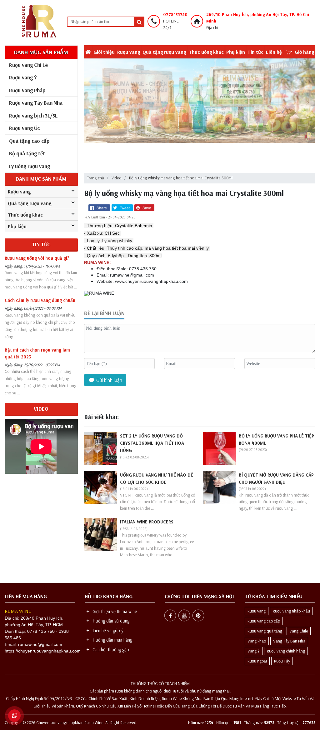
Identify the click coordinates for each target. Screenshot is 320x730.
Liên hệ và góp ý (107, 630)
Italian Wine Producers (146, 522)
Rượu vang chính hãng (286, 651)
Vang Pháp (257, 641)
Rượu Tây (282, 661)
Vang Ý (254, 651)
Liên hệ (274, 52)
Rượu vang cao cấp (264, 621)
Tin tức (255, 52)
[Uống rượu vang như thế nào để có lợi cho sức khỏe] (100, 486)
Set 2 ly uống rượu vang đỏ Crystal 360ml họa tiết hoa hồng (152, 443)
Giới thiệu (104, 52)
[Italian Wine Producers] (100, 534)
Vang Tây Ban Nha (289, 641)
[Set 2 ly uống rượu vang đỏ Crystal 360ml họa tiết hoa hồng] (100, 447)
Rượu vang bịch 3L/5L (33, 115)
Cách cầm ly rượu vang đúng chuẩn (40, 300)
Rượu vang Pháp (27, 90)
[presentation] (92, 102)
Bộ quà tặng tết (27, 153)
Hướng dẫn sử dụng (110, 621)
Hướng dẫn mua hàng (111, 640)
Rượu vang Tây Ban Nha (35, 102)
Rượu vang (128, 52)
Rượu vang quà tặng (265, 631)
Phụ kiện (235, 52)
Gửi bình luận (108, 380)
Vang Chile (298, 631)
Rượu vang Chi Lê (28, 65)
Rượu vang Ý (23, 77)
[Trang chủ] (38, 21)
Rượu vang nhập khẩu (291, 611)
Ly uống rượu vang (29, 166)
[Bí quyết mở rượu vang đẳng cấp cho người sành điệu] (219, 486)
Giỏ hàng (304, 52)
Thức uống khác (206, 52)
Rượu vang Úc (24, 128)
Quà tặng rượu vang (164, 52)
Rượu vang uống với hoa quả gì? (37, 258)
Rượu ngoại (257, 661)
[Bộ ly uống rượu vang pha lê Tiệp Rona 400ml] (219, 447)
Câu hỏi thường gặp (110, 649)
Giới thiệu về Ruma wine (114, 611)
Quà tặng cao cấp (29, 141)
